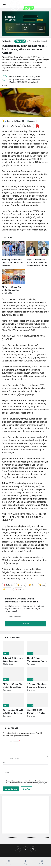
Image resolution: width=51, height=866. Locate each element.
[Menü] (4, 4)
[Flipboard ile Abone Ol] (31, 121)
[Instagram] (33, 849)
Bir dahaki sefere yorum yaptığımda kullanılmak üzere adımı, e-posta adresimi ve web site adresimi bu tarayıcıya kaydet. (27, 782)
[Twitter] (25, 849)
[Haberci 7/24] (23, 6)
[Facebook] (18, 849)
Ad (5, 762)
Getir (39, 20)
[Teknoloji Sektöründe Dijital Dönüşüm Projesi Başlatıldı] (13, 254)
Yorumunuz (15, 741)
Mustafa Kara (15, 76)
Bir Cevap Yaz (11, 728)
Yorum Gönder (11, 789)
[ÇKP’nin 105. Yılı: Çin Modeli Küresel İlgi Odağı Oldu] (13, 281)
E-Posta (6, 773)
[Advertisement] (23, 814)
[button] (24, 41)
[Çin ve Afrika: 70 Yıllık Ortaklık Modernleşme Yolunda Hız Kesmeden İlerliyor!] (13, 705)
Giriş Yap (26, 789)
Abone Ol (25, 624)
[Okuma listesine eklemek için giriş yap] (37, 126)
